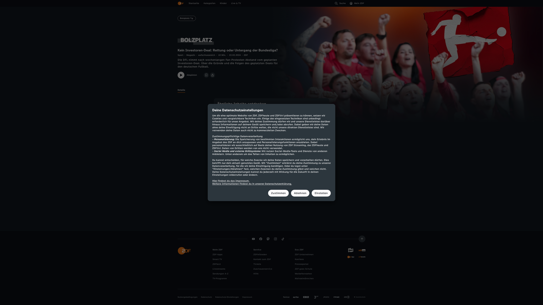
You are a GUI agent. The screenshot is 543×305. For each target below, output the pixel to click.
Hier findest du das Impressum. (230, 180)
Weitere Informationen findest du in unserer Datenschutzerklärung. (252, 183)
